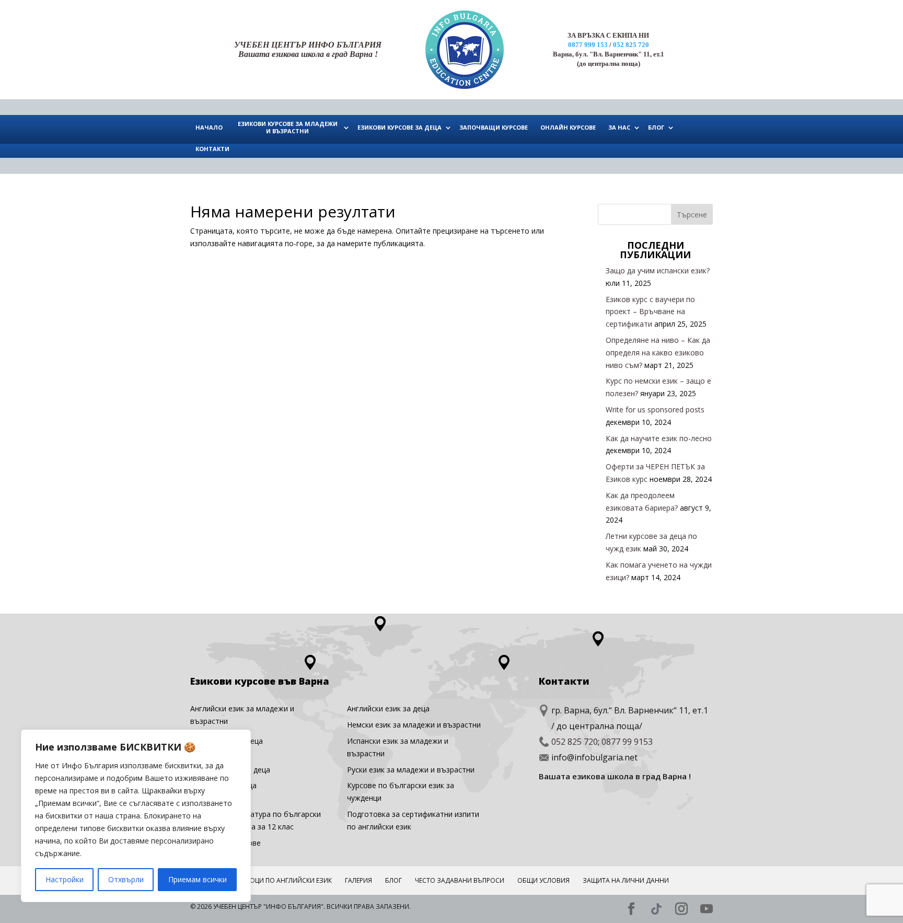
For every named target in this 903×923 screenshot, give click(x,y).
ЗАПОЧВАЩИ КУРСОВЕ (493, 127)
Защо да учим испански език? (658, 270)
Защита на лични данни (626, 880)
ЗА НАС (619, 127)
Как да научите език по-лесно (659, 438)
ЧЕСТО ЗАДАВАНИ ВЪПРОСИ (459, 880)
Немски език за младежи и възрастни (414, 725)
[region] (136, 816)
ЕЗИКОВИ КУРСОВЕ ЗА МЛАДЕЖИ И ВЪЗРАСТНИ (288, 127)
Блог (393, 880)
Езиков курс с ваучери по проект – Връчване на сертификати (650, 311)
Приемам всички (197, 879)
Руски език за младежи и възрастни (410, 770)
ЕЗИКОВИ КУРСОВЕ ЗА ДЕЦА (399, 127)
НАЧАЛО (209, 127)
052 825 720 (631, 45)
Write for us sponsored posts (655, 409)
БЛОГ (656, 127)
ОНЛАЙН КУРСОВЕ (568, 127)
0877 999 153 (588, 45)
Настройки (64, 879)
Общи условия (543, 880)
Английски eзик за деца (388, 708)
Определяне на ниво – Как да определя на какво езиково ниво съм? (658, 352)
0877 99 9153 (627, 741)
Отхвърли (126, 879)
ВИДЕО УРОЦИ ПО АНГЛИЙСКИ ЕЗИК (275, 880)
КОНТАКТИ (212, 149)
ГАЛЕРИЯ (358, 880)
